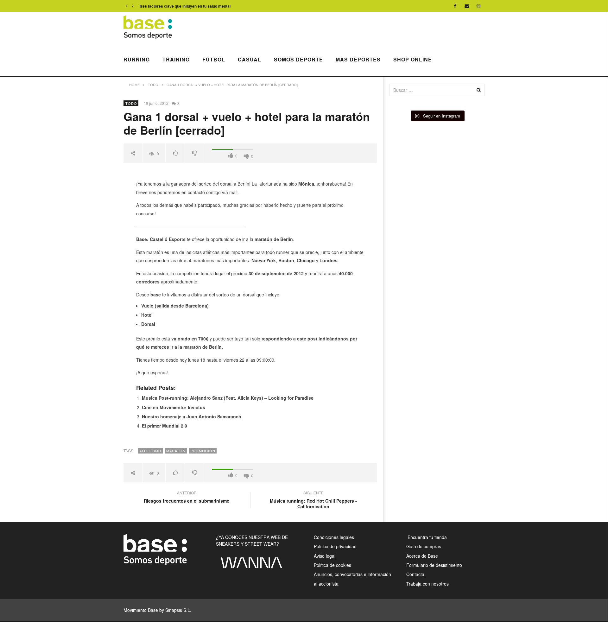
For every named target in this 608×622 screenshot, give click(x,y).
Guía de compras (423, 546)
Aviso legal (324, 556)
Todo (131, 103)
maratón (176, 450)
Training (176, 59)
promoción (202, 450)
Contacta (415, 574)
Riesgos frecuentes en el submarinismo (187, 497)
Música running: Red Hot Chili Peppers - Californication (313, 500)
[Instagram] (478, 6)
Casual (249, 59)
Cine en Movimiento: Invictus (173, 407)
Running (137, 59)
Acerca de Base (422, 556)
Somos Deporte (298, 59)
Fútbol (213, 59)
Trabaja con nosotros (427, 584)
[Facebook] (455, 6)
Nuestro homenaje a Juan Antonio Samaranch (191, 416)
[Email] (467, 6)
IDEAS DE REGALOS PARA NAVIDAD (173, 6)
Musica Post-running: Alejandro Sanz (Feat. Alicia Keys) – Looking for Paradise (228, 398)
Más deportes (358, 59)
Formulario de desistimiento (434, 565)
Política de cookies (332, 565)
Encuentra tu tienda (426, 537)
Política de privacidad (335, 546)
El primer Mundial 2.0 (164, 425)
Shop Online (412, 59)
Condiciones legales (334, 537)
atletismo (150, 450)
